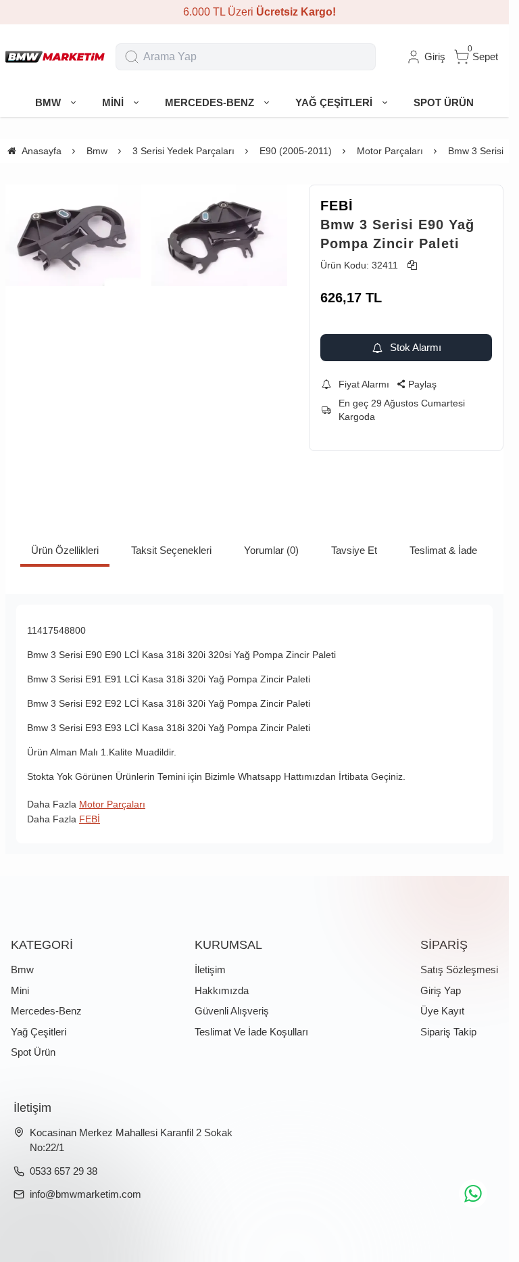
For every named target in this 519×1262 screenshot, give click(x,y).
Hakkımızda (222, 990)
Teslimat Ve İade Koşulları (251, 1031)
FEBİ (336, 205)
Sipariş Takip (448, 1031)
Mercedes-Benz (46, 1010)
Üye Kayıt (442, 1010)
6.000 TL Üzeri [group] (254, 12)
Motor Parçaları (112, 804)
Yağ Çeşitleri (38, 1031)
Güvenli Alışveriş (232, 1010)
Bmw (22, 969)
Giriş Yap (440, 990)
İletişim (210, 969)
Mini (20, 990)
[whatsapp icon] (473, 1193)
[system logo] (55, 57)
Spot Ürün (33, 1052)
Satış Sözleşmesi (459, 969)
